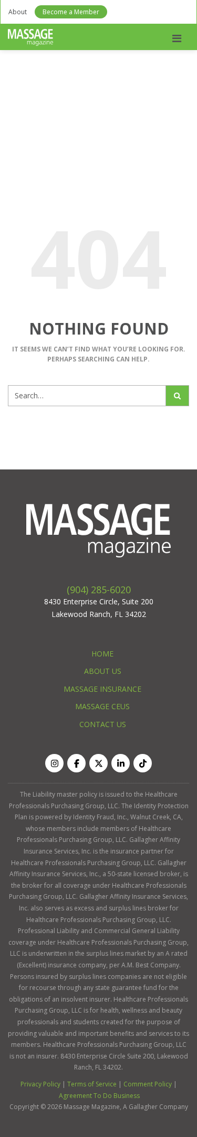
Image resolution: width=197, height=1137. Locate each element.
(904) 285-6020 (99, 589)
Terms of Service (92, 1084)
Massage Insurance (102, 689)
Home (102, 654)
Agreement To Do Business (99, 1095)
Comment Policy (147, 1084)
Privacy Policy (40, 1084)
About (17, 11)
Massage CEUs (102, 706)
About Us (102, 671)
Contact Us (102, 724)
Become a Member (71, 11)
